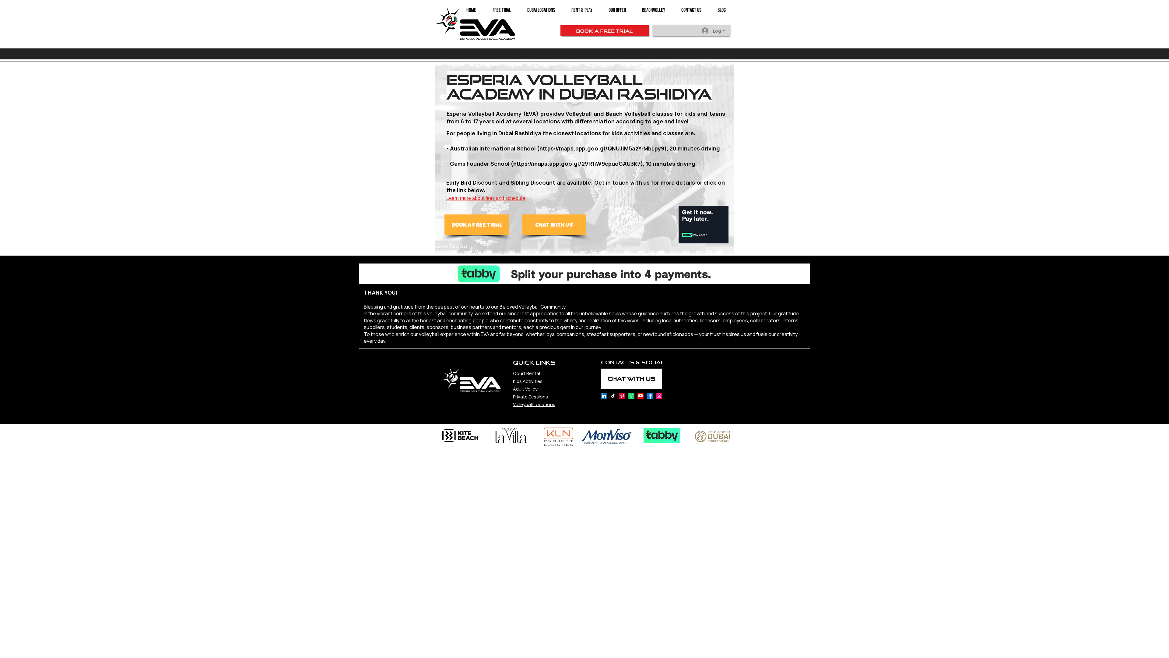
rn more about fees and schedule (490, 198)
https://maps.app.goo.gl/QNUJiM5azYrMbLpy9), (603, 148)
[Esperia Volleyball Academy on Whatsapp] (631, 396)
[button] (617, 10)
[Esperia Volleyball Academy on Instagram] (659, 396)
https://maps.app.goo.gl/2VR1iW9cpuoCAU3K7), (578, 163)
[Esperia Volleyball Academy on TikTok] (613, 396)
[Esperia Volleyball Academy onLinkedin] (604, 396)
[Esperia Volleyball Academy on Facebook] (650, 396)
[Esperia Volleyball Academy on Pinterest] (622, 396)
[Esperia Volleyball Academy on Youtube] (640, 396)
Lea (450, 198)
